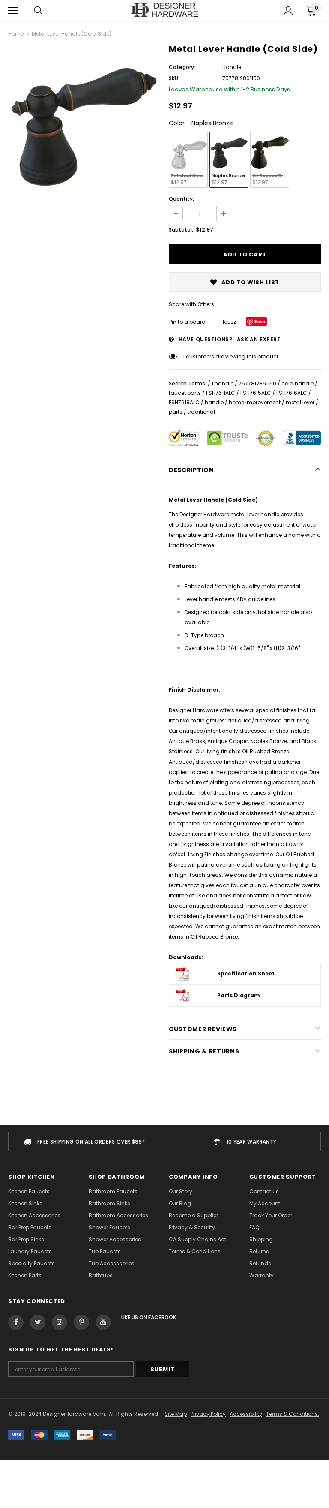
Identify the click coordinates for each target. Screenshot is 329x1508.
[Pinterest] (81, 1322)
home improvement (255, 402)
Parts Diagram (238, 995)
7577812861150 (257, 383)
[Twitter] (37, 1322)
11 (183, 356)
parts (175, 411)
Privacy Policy (208, 1414)
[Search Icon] (38, 10)
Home (16, 33)
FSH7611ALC (220, 393)
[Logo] (165, 10)
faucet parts (185, 393)
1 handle (222, 383)
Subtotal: (181, 229)
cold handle (297, 383)
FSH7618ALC (184, 402)
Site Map (175, 1414)
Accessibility (246, 1414)
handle (214, 402)
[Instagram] (59, 1322)
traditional (201, 411)
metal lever (300, 402)
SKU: (174, 78)
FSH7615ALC (255, 393)
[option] (84, 121)
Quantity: (181, 198)
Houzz (228, 321)
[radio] (188, 160)
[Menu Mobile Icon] (13, 11)
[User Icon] (288, 10)
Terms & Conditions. (292, 1414)
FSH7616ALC (291, 393)
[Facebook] (16, 1322)
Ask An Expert (259, 339)
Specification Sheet (246, 973)
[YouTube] (103, 1322)
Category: (182, 67)
